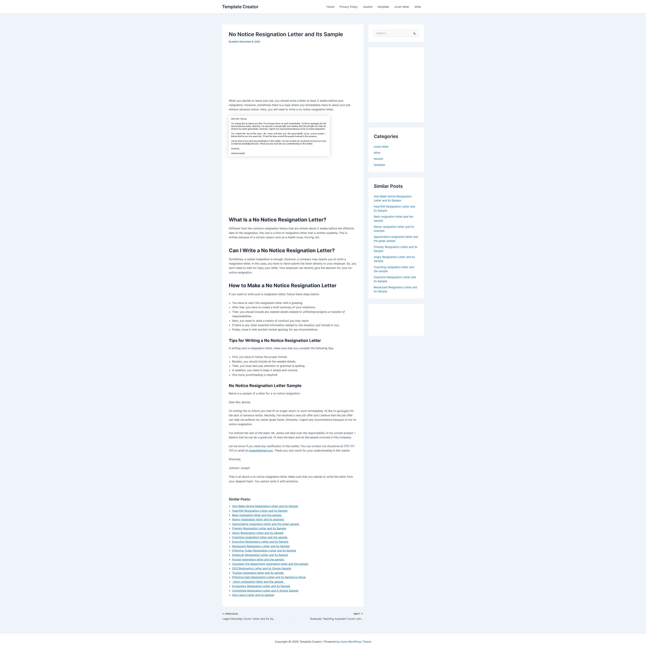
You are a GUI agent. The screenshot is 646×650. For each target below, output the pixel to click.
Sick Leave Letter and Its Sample (253, 595)
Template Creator (240, 6)
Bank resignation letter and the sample (257, 515)
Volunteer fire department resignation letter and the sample (270, 564)
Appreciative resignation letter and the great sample (266, 524)
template (383, 6)
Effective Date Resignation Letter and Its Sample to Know (269, 577)
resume (367, 6)
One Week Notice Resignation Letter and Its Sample (265, 506)
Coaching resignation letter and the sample (260, 537)
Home (330, 6)
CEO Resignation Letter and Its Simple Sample (261, 568)
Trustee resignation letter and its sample (258, 572)
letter (418, 6)
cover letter (401, 6)
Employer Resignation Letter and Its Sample (260, 555)
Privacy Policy (349, 6)
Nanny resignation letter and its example (258, 519)
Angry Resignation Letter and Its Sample (257, 533)
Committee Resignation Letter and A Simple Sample (265, 590)
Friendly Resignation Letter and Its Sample (259, 528)
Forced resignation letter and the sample (258, 559)
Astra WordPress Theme (355, 641)
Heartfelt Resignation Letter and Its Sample (259, 510)
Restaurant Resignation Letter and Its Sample (261, 546)
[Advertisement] (257, 72)
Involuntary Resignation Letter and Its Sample (261, 586)
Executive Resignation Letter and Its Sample (260, 541)
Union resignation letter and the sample (258, 581)
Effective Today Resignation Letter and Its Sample (264, 550)
